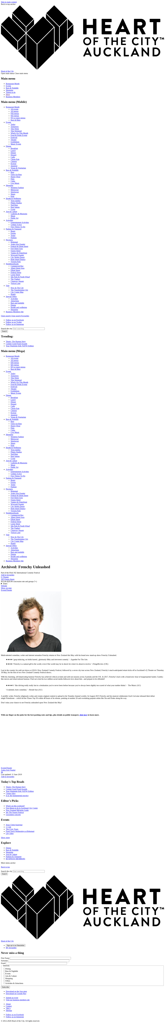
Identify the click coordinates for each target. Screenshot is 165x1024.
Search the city (6, 329)
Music (13, 216)
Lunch (13, 151)
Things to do (10, 92)
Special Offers (11, 296)
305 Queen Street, (8, 579)
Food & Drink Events (19, 135)
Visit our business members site (18, 1000)
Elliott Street (15, 270)
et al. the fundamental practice (17, 796)
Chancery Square (17, 281)
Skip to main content (9, 2)
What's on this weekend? (15, 806)
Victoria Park (16, 262)
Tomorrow (15, 127)
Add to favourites (7, 575)
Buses (13, 231)
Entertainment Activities (20, 222)
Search (4, 331)
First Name (5, 958)
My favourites (11, 948)
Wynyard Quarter (17, 255)
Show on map (6, 588)
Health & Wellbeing (13, 198)
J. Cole (8, 827)
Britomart (14, 242)
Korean (13, 164)
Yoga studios (15, 201)
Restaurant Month (12, 84)
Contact (9, 1006)
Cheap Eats (15, 159)
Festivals (14, 137)
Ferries (13, 233)
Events (8, 86)
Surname (4, 961)
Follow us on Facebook (15, 320)
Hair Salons (15, 207)
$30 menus (15, 114)
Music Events (16, 144)
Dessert (13, 155)
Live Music (15, 183)
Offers (7, 981)
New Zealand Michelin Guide (17, 810)
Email (3, 963)
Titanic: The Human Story (16, 341)
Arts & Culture (11, 212)
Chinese (14, 161)
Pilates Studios (16, 203)
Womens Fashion (17, 188)
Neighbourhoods (12, 264)
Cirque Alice (10, 793)
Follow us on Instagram (15, 324)
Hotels (13, 294)
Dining (8, 146)
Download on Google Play (16, 994)
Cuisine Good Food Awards (16, 344)
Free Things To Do (18, 227)
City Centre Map (17, 292)
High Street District (18, 259)
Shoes (13, 194)
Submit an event (12, 998)
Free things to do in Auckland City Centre (22, 808)
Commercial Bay (17, 266)
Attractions (15, 301)
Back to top (5, 867)
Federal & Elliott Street (19, 246)
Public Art (14, 218)
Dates (5, 584)
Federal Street (16, 273)
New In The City (17, 288)
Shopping (9, 90)
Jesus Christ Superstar (14, 825)
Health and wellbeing (19, 307)
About (8, 1004)
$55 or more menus (18, 118)
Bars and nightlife (17, 303)
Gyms (13, 209)
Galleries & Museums (19, 214)
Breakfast (14, 148)
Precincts (9, 240)
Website (4, 586)
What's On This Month (19, 133)
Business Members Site (15, 312)
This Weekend (16, 131)
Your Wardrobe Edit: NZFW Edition (20, 346)
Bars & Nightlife (12, 88)
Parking (14, 238)
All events (14, 109)
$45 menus (15, 116)
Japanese (14, 166)
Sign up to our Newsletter (15, 945)
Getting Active (16, 225)
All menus (14, 111)
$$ (2, 772)
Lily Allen (10, 833)
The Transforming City (19, 290)
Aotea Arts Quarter (18, 244)
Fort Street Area (17, 249)
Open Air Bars (16, 175)
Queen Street (16, 251)
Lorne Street (15, 275)
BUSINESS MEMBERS (15, 859)
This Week (15, 129)
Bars (12, 172)
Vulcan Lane (15, 283)
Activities (9, 220)
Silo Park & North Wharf (20, 277)
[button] (11, 316)
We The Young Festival (15, 812)
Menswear (15, 190)
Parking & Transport (13, 229)
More (8, 95)
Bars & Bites (15, 120)
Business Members (13, 97)
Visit (7, 286)
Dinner (13, 153)
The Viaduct (15, 279)
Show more (5, 838)
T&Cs (8, 1008)
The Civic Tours (12, 829)
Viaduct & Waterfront (19, 253)
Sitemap (9, 1010)
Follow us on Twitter (14, 322)
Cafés (13, 157)
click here (83, 715)
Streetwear (15, 192)
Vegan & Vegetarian (18, 168)
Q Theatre (5, 577)
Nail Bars (14, 205)
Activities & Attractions (14, 983)
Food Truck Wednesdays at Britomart (20, 831)
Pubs (12, 179)
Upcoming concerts (13, 815)
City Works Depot (18, 257)
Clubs (13, 181)
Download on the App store (16, 991)
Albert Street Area (17, 268)
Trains (13, 235)
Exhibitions (15, 142)
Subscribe (5, 987)
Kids (12, 196)
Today (13, 124)
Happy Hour (15, 177)
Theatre (13, 140)
